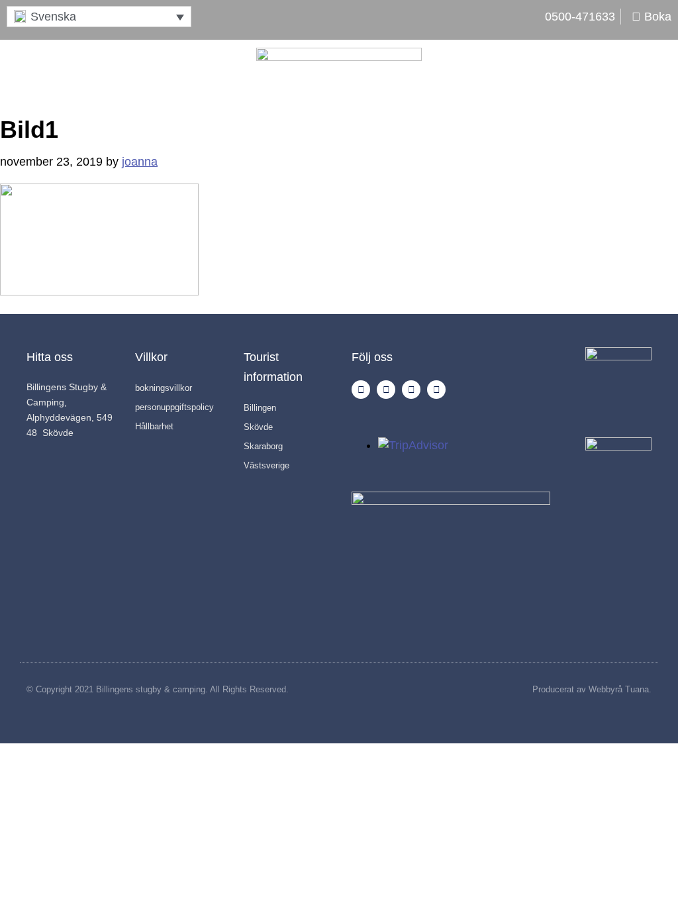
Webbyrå (605, 689)
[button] (99, 16)
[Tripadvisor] (411, 389)
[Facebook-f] (386, 389)
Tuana (637, 689)
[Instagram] (361, 389)
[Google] (436, 389)
